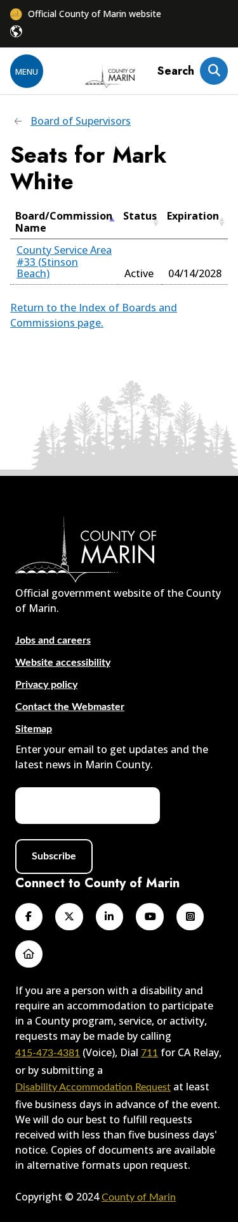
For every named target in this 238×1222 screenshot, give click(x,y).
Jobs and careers (53, 640)
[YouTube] (149, 916)
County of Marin (139, 1197)
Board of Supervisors (80, 121)
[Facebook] (29, 916)
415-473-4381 (47, 1053)
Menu (26, 71)
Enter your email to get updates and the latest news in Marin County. (111, 756)
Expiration (193, 216)
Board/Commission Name (63, 221)
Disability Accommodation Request (93, 1087)
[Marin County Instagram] (190, 916)
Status (140, 216)
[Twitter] (69, 916)
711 (149, 1053)
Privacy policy (46, 685)
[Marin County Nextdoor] (29, 954)
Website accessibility (62, 663)
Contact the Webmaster (69, 707)
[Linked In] (109, 916)
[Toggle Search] (214, 71)
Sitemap (33, 729)
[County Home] (110, 77)
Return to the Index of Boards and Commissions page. (93, 315)
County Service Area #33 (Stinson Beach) (64, 261)
